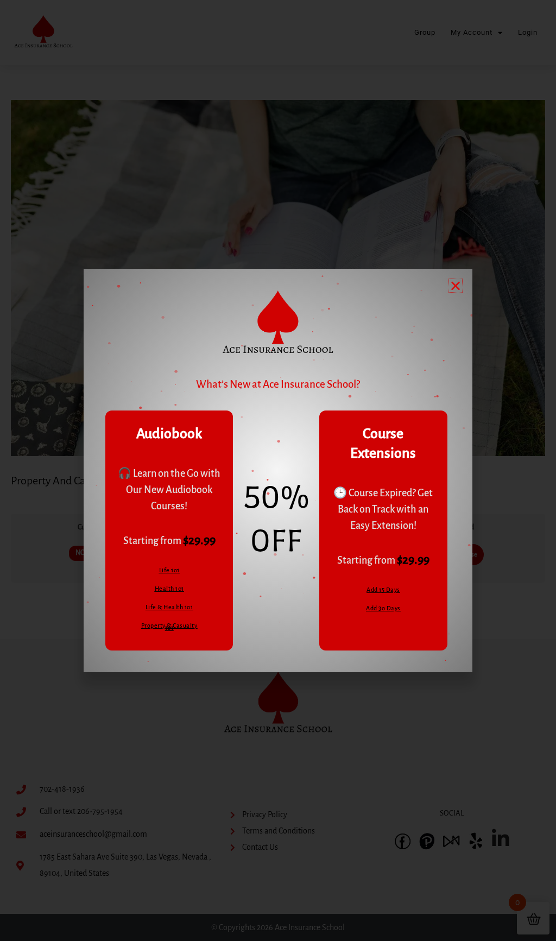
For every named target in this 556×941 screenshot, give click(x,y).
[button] (456, 286)
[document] (278, 470)
